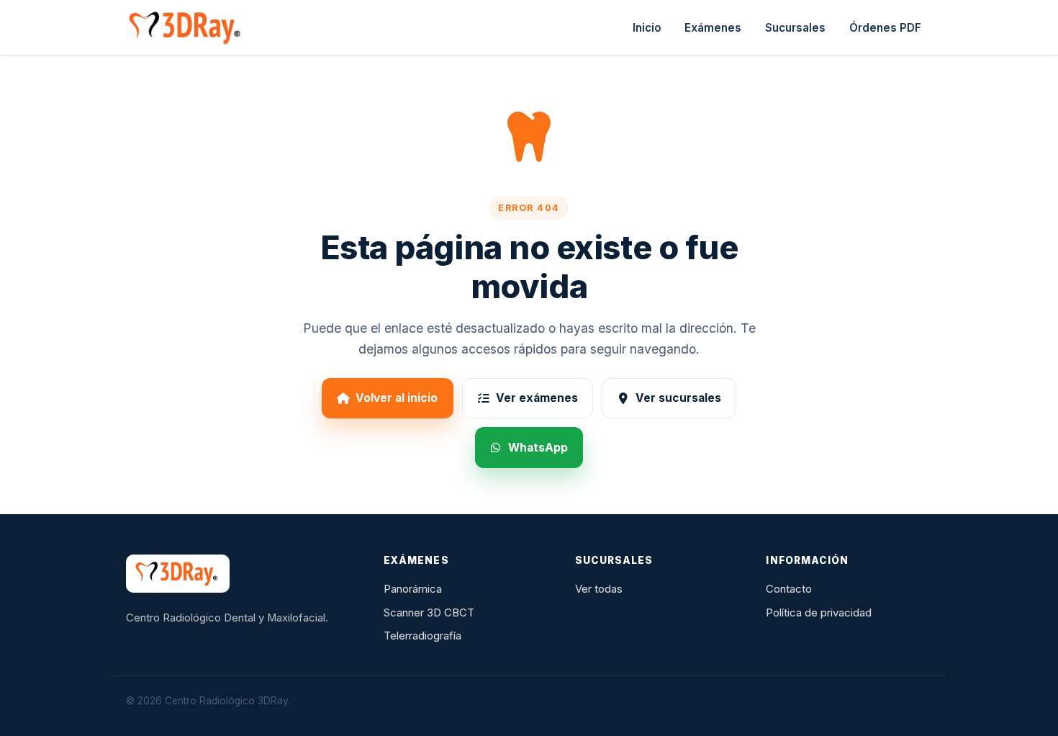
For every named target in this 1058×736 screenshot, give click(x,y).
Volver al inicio (397, 398)
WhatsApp (538, 447)
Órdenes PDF (885, 28)
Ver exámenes (537, 398)
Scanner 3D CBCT (429, 612)
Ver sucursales (678, 398)
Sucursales (795, 28)
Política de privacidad (819, 612)
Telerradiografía (422, 635)
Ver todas (599, 589)
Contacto (789, 589)
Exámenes (712, 28)
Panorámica (413, 589)
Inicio (647, 28)
